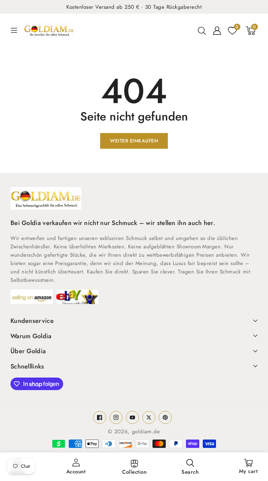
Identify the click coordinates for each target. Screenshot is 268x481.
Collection (134, 472)
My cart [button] (248, 469)
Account (76, 471)
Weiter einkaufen (134, 140)
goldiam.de (146, 431)
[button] (202, 30)
